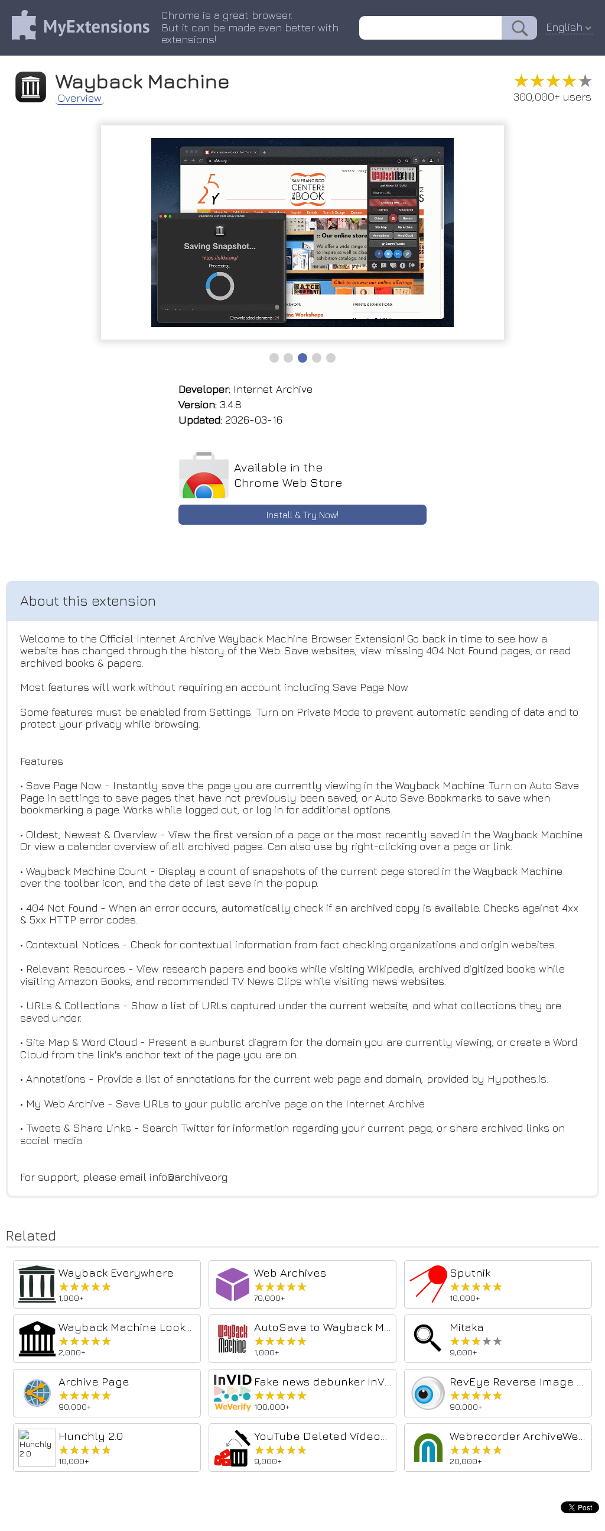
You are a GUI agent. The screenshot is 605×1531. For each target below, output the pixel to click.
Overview (80, 98)
